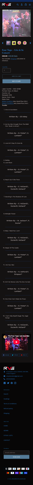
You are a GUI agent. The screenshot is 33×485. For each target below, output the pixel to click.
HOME (6, 426)
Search (6, 394)
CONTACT (7, 440)
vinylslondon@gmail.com (14, 376)
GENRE (6, 430)
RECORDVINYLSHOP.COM (18, 479)
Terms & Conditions (10, 403)
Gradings (6, 399)
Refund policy (8, 408)
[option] (8, 43)
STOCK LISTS (8, 435)
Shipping (13, 58)
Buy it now (16, 81)
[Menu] (30, 4)
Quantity (4, 67)
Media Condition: (7, 101)
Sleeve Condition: (8, 103)
